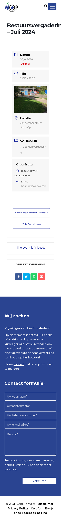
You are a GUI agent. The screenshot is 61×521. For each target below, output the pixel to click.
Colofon (36, 508)
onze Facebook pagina (30, 513)
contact (19, 364)
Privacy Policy (18, 508)
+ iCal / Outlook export (31, 224)
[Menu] (51, 7)
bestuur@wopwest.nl (33, 186)
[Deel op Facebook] (18, 276)
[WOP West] (25, 7)
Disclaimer (45, 504)
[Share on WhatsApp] (33, 276)
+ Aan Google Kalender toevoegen (31, 212)
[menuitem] (45, 7)
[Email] (41, 276)
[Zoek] (45, 7)
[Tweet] (26, 276)
